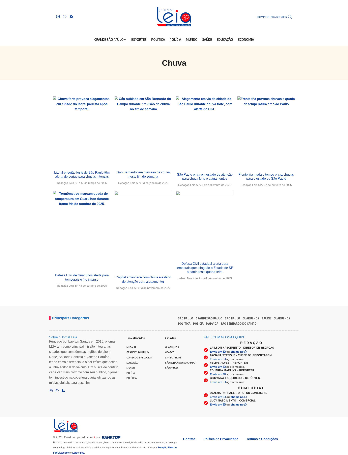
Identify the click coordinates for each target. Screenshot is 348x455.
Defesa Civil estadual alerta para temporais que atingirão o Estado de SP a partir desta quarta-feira (204, 268)
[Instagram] (58, 16)
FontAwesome (61, 452)
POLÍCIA (198, 323)
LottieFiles (78, 452)
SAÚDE (266, 318)
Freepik (162, 447)
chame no (237, 351)
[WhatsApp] (64, 16)
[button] (290, 17)
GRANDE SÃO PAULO (209, 318)
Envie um (216, 351)
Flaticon (172, 447)
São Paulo (232, 318)
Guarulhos (281, 318)
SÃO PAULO (185, 318)
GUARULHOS (250, 318)
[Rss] (71, 16)
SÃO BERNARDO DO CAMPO (239, 323)
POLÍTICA (184, 323)
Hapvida (212, 323)
